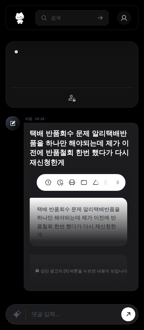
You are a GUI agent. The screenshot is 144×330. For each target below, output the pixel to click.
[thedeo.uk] (108, 182)
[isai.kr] (48, 182)
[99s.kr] (96, 182)
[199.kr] (72, 182)
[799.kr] (84, 182)
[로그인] (124, 18)
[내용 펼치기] (16, 51)
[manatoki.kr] (60, 182)
